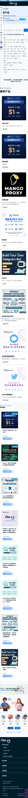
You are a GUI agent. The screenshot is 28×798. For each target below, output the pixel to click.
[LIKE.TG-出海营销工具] (14, 740)
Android (24, 69)
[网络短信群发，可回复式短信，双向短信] (14, 341)
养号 (15, 49)
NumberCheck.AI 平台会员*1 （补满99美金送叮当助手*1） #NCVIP (9, 600)
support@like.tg (21, 795)
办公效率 (10, 53)
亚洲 (11, 40)
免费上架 (17, 728)
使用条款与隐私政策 (8, 756)
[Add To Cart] (8, 438)
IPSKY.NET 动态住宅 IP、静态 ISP (12, 126)
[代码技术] (1, 40)
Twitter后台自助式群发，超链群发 (12, 397)
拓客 (11, 46)
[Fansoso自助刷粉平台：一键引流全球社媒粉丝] (9, 485)
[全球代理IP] (1, 20)
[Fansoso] (14, 0)
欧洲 (18, 40)
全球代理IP (5, 129)
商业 (24, 51)
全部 (5, 40)
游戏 (5, 51)
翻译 (8, 51)
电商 (25, 49)
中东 (26, 40)
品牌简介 (5, 747)
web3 (5, 53)
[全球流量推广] (1, 28)
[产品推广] (17, 704)
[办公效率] (1, 37)
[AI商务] (1, 45)
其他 (11, 58)
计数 (22, 49)
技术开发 (19, 51)
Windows (18, 69)
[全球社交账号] (1, 10)
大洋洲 (9, 42)
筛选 (8, 49)
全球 (8, 40)
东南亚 (17, 42)
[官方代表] (17, 716)
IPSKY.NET (5, 123)
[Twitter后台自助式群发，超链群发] (14, 379)
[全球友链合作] (1, 35)
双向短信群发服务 (8, 356)
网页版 (8, 69)
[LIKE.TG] (13, 3)
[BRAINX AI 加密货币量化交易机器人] (14, 225)
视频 (8, 56)
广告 (8, 46)
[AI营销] (1, 47)
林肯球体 (5, 162)
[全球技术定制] (1, 25)
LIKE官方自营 (5, 362)
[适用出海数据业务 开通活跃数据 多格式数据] (9, 588)
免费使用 (15, 63)
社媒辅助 (15, 53)
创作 (20, 53)
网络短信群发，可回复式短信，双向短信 (13, 359)
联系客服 (10, 728)
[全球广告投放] (1, 50)
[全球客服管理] (1, 8)
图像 (5, 56)
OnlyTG (4, 278)
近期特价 (20, 63)
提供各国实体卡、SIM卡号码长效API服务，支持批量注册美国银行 (13, 319)
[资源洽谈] (10, 716)
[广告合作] (24, 716)
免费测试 (9, 63)
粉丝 (8, 58)
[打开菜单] (2, 3)
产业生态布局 (6, 750)
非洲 (14, 42)
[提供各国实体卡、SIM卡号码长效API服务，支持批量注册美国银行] (14, 301)
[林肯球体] (14, 147)
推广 (5, 58)
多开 (18, 49)
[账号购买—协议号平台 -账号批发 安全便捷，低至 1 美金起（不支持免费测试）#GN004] (9, 518)
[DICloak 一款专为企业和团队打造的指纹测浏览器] (9, 453)
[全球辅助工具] (1, 23)
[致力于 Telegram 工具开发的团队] (14, 263)
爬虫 (15, 51)
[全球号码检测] (1, 18)
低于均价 (6, 65)
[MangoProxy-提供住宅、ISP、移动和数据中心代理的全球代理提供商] (14, 185)
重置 (22, 42)
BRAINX (4, 240)
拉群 (5, 49)
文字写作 (24, 53)
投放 (20, 46)
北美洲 (5, 42)
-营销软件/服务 (6, 16)
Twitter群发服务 (7, 395)
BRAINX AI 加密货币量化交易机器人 (12, 242)
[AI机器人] (1, 42)
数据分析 (24, 56)
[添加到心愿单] (25, 129)
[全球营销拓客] (1, 15)
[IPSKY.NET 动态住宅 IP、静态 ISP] (14, 108)
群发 (11, 49)
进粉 (24, 46)
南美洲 (22, 40)
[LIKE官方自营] (1, 13)
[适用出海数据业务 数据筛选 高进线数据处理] (9, 553)
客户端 (13, 69)
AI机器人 (4, 245)
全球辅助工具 (5, 323)
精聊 (11, 51)
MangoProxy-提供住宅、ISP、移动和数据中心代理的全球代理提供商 (14, 203)
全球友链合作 (5, 167)
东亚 (15, 40)
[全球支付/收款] (1, 33)
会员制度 (5, 753)
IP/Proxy (19, 56)
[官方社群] (5, 704)
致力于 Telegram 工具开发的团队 (12, 280)
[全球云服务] (1, 30)
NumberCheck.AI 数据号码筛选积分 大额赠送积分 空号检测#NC (9, 565)
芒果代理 (5, 200)
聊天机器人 (13, 56)
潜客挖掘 (16, 46)
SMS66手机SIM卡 (8, 316)
